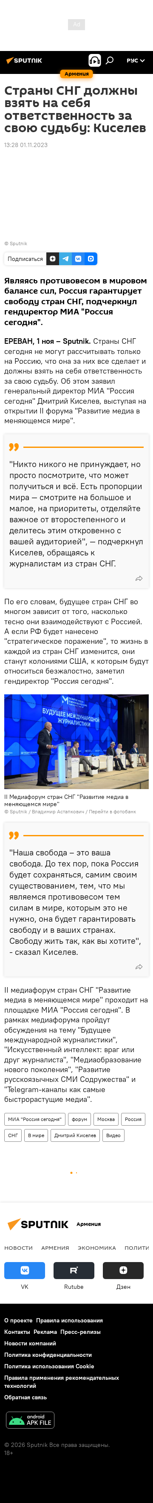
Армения (55, 1247)
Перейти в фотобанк (112, 811)
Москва (106, 1119)
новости (18, 1247)
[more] (138, 578)
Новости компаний (30, 1343)
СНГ (13, 1135)
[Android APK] (30, 1421)
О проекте (18, 1320)
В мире (36, 1135)
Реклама (45, 1332)
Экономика (97, 1247)
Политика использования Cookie (49, 1366)
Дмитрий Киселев (75, 1135)
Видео (113, 1135)
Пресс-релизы (80, 1332)
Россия (133, 1119)
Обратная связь (25, 1397)
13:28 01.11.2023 (26, 145)
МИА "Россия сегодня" (35, 1119)
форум (79, 1119)
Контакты (17, 1332)
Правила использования (69, 1320)
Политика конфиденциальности (48, 1355)
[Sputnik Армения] (25, 64)
